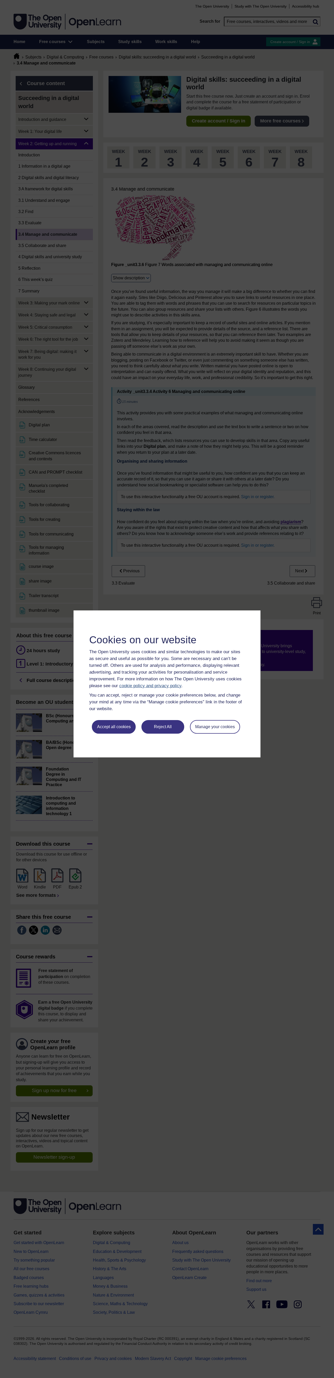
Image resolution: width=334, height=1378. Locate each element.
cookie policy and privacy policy (150, 685)
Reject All (163, 727)
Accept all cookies (114, 727)
